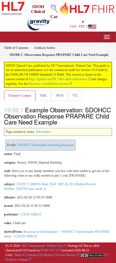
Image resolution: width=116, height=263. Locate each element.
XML (43, 95)
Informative (43, 132)
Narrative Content (19, 95)
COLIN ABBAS (30, 214)
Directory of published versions (48, 84)
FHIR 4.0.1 (47, 250)
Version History (65, 255)
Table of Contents (25, 255)
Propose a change (16, 259)
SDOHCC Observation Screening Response (45, 145)
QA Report (46, 255)
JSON (60, 95)
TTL (75, 95)
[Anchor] (60, 122)
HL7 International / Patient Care (42, 246)
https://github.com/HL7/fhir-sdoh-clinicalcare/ (58, 79)
